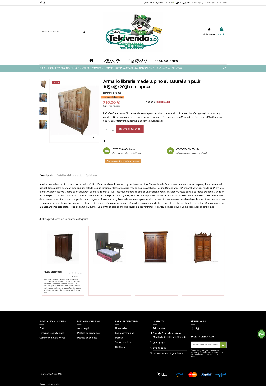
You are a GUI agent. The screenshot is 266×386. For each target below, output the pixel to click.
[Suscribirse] (223, 345)
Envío (42, 328)
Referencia (108, 93)
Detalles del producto (69, 175)
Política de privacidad (88, 333)
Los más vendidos (124, 333)
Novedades (121, 328)
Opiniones (91, 175)
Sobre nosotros (123, 342)
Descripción (46, 175)
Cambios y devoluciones (52, 337)
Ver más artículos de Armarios (123, 161)
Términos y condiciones (51, 333)
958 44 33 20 (182, 2)
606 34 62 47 (159, 348)
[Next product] (226, 68)
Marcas (119, 337)
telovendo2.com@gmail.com (168, 353)
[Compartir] (104, 141)
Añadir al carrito (131, 129)
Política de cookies (87, 337)
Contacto (120, 347)
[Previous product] (224, 68)
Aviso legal (83, 328)
